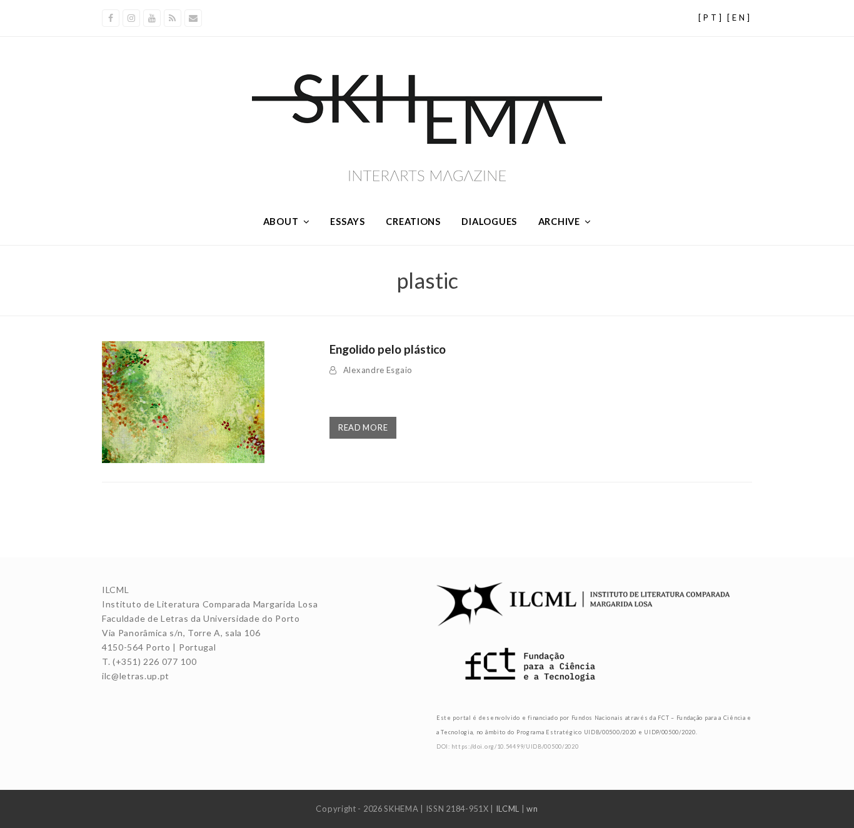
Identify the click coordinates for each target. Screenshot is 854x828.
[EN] (739, 17)
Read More (363, 427)
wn (532, 809)
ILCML (508, 809)
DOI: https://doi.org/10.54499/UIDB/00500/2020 (507, 746)
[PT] (711, 17)
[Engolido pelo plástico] (183, 401)
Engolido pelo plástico (387, 349)
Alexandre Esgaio (378, 370)
